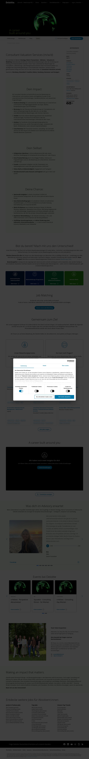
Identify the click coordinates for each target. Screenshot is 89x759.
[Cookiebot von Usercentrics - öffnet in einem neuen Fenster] (68, 361)
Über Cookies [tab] (65, 365)
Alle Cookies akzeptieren (64, 396)
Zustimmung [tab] (24, 365)
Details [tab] (44, 365)
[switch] (37, 391)
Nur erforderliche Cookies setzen (44, 396)
